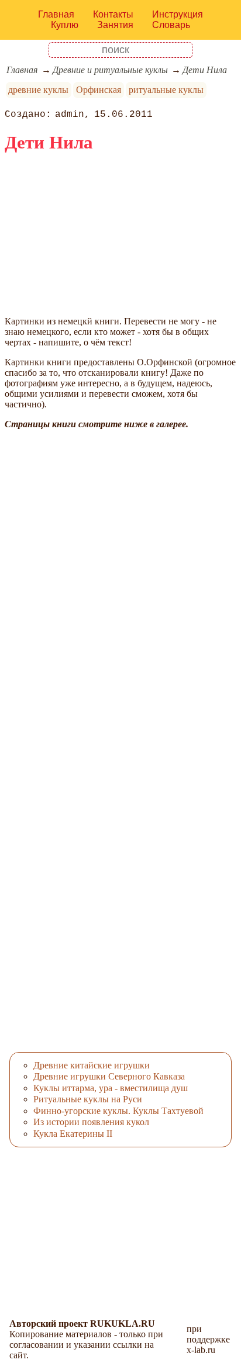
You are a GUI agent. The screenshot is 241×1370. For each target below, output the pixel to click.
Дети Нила (205, 70)
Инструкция (177, 14)
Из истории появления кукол (91, 1122)
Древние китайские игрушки (91, 1065)
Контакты (113, 14)
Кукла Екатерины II (72, 1134)
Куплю (64, 25)
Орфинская (98, 90)
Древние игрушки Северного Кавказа (109, 1076)
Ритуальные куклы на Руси (87, 1099)
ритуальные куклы (166, 90)
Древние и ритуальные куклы (110, 70)
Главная (56, 14)
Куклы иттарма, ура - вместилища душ (110, 1088)
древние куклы (38, 90)
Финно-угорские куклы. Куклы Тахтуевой (118, 1111)
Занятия (115, 25)
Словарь (171, 25)
